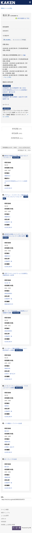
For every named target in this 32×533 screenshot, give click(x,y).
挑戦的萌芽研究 (8, 293)
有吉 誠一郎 (7, 283)
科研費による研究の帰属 (8, 524)
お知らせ (3, 518)
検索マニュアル (5, 512)
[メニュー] (30, 2)
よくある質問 (5, 515)
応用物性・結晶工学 (18, 97)
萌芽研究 (7, 406)
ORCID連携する (21, 18)
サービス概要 (5, 509)
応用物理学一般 (7, 88)
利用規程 (3, 521)
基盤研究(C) (7, 175)
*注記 (28, 18)
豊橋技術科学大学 (9, 304)
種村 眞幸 (7, 431)
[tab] (17, 129)
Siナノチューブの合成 (10, 459)
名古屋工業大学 (8, 188)
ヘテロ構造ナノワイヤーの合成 (13, 423)
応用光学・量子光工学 (9, 92)
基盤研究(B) (7, 368)
